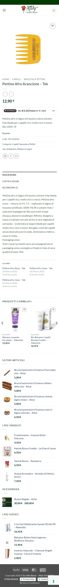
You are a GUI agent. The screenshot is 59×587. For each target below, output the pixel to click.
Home (5, 79)
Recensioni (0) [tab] (10, 187)
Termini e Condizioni (30, 582)
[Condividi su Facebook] (11, 156)
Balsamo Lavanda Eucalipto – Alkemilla (12, 338)
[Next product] (5, 94)
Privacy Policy (29, 579)
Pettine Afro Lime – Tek (41, 268)
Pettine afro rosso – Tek (13, 280)
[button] (4, 10)
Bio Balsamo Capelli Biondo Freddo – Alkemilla (41, 340)
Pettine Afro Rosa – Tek (13, 268)
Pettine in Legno (24, 149)
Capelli (16, 79)
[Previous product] (11, 94)
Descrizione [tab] (9, 175)
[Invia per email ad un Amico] (16, 156)
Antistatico (11, 149)
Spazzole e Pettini (34, 79)
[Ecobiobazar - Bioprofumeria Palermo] (29, 10)
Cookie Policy (46, 579)
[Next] (56, 329)
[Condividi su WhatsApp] (5, 156)
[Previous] (2, 329)
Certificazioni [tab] (10, 181)
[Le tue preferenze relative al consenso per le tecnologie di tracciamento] (53, 581)
